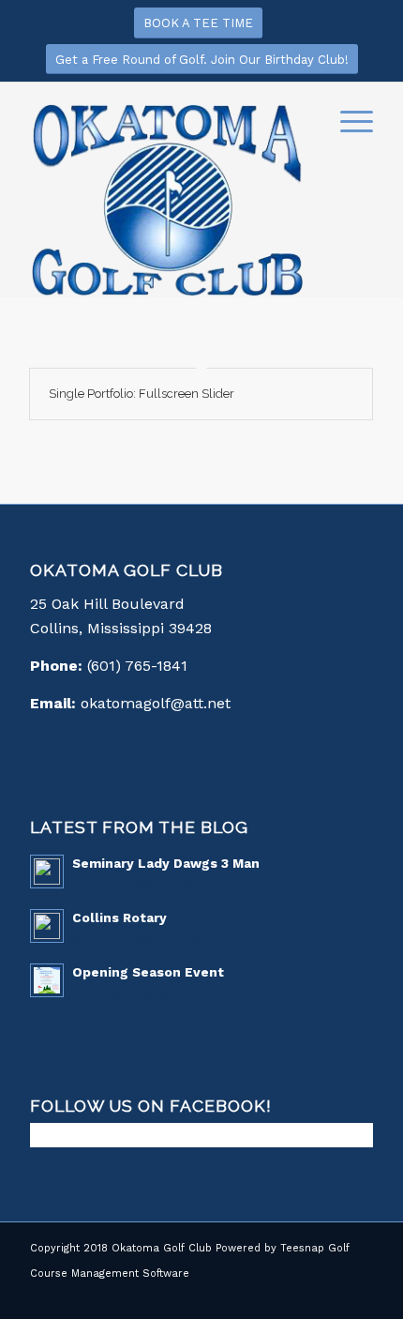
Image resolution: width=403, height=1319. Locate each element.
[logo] (167, 199)
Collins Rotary (119, 917)
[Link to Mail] (359, 1295)
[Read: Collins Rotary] (47, 926)
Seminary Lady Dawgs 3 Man (166, 863)
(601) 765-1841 (137, 666)
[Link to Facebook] (303, 1295)
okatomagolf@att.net (156, 703)
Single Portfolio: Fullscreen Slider (141, 394)
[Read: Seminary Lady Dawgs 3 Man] (47, 871)
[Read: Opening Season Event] (47, 980)
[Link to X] (331, 1295)
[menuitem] (347, 120)
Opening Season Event (148, 971)
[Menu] (347, 120)
